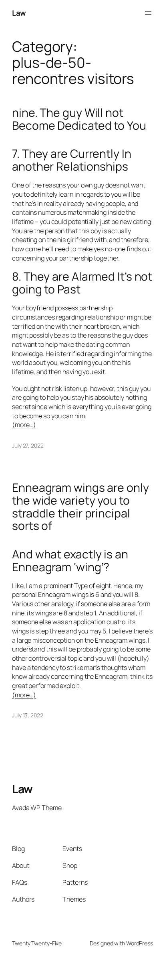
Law (19, 13)
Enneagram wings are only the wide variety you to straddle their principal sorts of (80, 507)
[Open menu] (148, 13)
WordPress (139, 943)
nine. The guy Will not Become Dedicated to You (79, 119)
